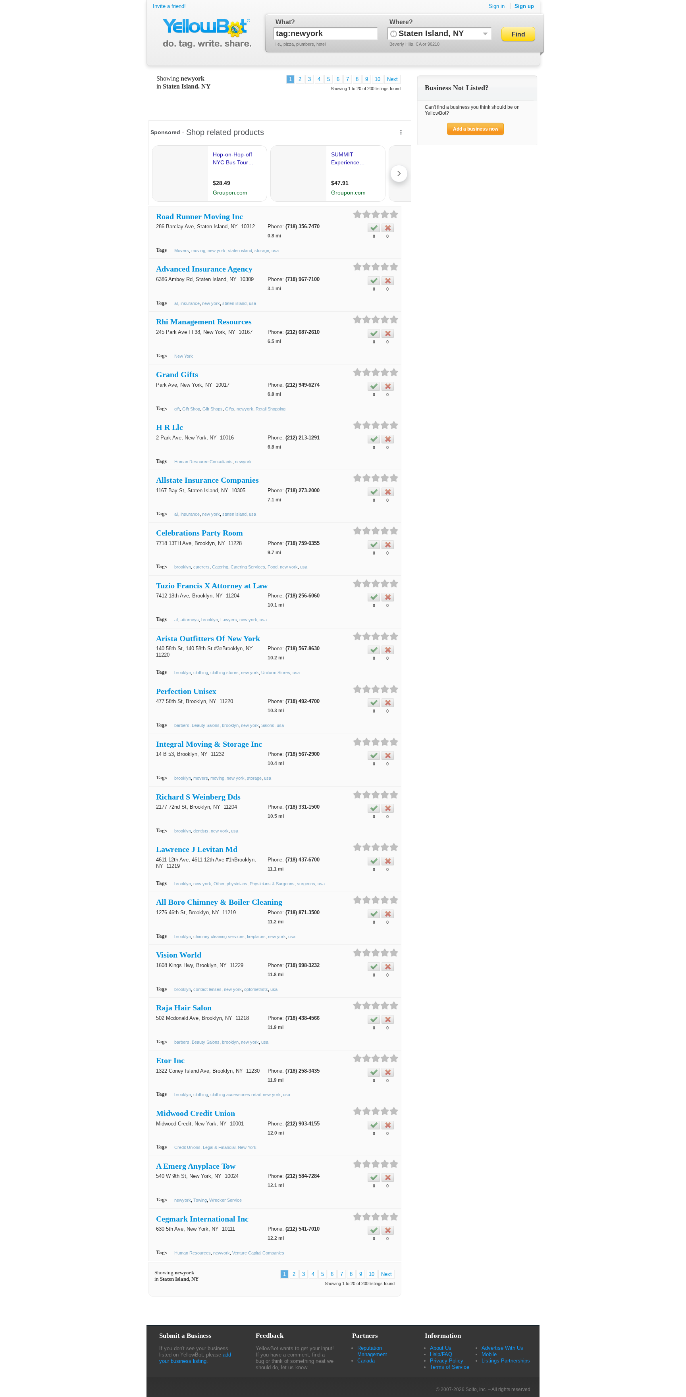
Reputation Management (372, 1351)
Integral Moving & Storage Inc (209, 744)
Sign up (524, 6)
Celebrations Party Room (199, 532)
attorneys (190, 619)
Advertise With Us (502, 1348)
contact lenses (207, 989)
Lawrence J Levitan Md (196, 849)
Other (219, 883)
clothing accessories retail (235, 1094)
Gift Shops (212, 409)
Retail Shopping (270, 409)
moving (198, 250)
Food (272, 567)
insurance (190, 303)
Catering (220, 567)
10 (377, 79)
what (283, 22)
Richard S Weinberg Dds (198, 796)
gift (177, 409)
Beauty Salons (206, 725)
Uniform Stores (275, 672)
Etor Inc (170, 1060)
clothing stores (224, 672)
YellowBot (205, 34)
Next (392, 79)
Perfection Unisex (186, 691)
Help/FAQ (441, 1354)
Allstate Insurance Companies (207, 480)
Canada (366, 1361)
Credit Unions (187, 1147)
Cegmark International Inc (202, 1218)
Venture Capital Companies (258, 1253)
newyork (245, 409)
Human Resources (192, 1253)
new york (216, 250)
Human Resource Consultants (203, 461)
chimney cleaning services (219, 936)
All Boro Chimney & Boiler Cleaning (219, 902)
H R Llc (169, 427)
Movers (181, 250)
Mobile (489, 1354)
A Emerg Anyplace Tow (195, 1166)
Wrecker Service (225, 1200)
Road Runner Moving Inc (199, 216)
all (176, 303)
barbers (181, 725)
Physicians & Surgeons (272, 883)
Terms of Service (449, 1367)
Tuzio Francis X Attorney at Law (212, 585)
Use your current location (394, 34)
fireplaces (256, 936)
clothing (200, 672)
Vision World (178, 954)
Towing (200, 1200)
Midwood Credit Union (195, 1113)
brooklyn (182, 567)
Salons (267, 725)
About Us (440, 1348)
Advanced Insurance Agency (204, 268)
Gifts (229, 409)
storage (261, 250)
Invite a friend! (169, 6)
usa (275, 250)
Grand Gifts (177, 374)
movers (200, 778)
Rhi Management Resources (204, 321)
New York (183, 356)
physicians (237, 883)
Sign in (497, 6)
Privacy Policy (446, 1361)
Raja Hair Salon (184, 1007)
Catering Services (248, 567)
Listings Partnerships (506, 1361)
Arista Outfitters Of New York (208, 638)
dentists (200, 831)
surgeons (306, 883)
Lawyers (228, 619)
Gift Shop (191, 409)
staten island (240, 250)
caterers (201, 567)
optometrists (256, 989)
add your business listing (195, 1358)
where (399, 22)
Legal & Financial (219, 1147)
